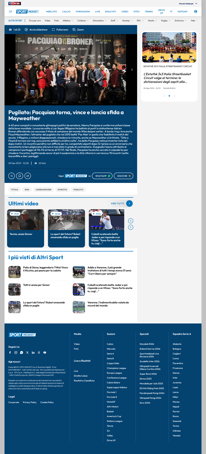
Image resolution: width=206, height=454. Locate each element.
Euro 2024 (145, 402)
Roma (176, 416)
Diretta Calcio (81, 375)
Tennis (110, 425)
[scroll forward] (130, 227)
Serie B (110, 358)
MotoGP (111, 401)
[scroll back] (130, 220)
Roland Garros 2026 (150, 348)
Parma (176, 411)
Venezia (176, 435)
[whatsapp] (21, 352)
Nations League (114, 421)
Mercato (111, 348)
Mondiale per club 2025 (151, 383)
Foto (76, 348)
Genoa (176, 372)
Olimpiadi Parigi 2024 (150, 398)
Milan (175, 397)
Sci (108, 430)
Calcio (110, 344)
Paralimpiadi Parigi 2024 (152, 393)
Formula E (112, 397)
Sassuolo (177, 421)
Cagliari (177, 353)
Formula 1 (112, 392)
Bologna (177, 348)
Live (76, 371)
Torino (176, 425)
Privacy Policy (30, 402)
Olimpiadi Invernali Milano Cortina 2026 (150, 367)
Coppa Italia (113, 363)
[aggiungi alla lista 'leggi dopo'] (19, 176)
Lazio (175, 387)
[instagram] (15, 352)
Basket (110, 411)
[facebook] (10, 352)
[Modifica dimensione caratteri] (27, 176)
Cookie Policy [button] (47, 402)
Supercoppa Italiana (117, 387)
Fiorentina (178, 363)
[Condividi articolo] (11, 176)
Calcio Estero (113, 382)
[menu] (10, 11)
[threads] (39, 352)
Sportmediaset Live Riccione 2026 (149, 355)
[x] (27, 352)
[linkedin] (33, 352)
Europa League (114, 372)
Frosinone (178, 368)
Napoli (176, 406)
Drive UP (111, 440)
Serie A (110, 353)
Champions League (116, 368)
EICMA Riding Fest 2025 (152, 388)
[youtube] (44, 352)
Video (77, 344)
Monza (176, 401)
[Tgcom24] (14, 3)
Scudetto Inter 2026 (149, 361)
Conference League (116, 377)
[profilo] (195, 11)
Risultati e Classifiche (84, 380)
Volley (110, 435)
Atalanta (177, 344)
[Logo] (28, 11)
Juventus (177, 382)
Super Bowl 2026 (148, 373)
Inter (175, 377)
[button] (35, 29)
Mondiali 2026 (147, 344)
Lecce (175, 392)
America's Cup (114, 416)
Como (176, 358)
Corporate (13, 402)
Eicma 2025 (146, 378)
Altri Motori (112, 406)
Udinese (177, 430)
